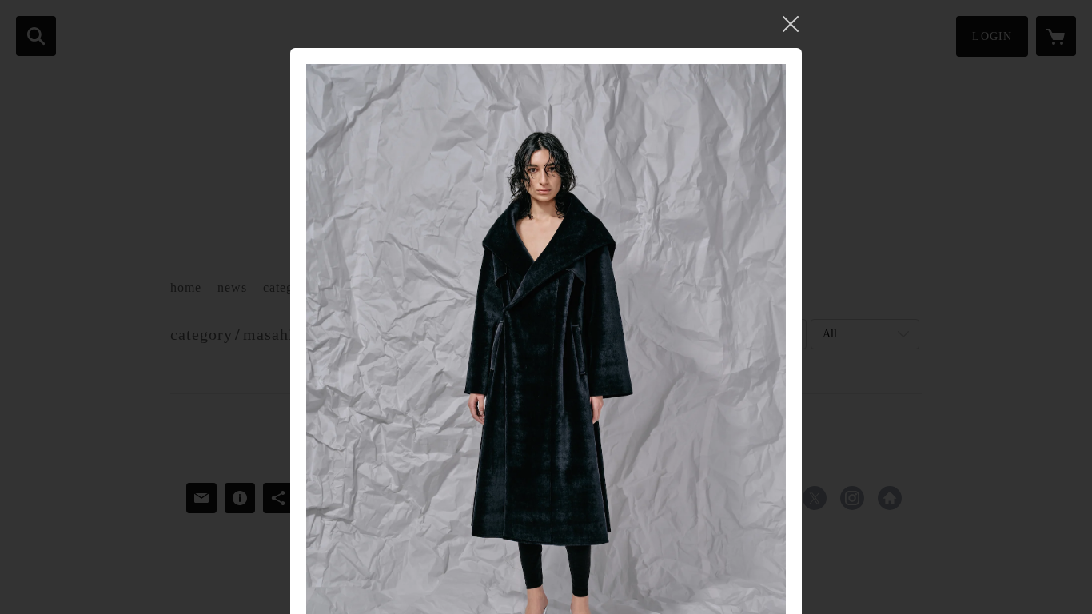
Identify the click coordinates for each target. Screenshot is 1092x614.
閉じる (791, 24)
